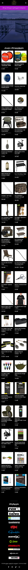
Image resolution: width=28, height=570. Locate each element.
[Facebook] (8, 567)
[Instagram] (12, 567)
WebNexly (21, 563)
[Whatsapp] (19, 567)
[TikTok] (16, 567)
